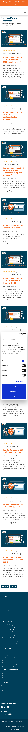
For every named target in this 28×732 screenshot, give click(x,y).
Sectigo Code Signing (7, 633)
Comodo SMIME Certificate (8, 654)
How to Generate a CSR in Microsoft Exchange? (13, 451)
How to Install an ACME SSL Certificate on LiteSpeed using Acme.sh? (13, 115)
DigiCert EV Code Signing (8, 639)
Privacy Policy (7, 726)
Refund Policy (20, 726)
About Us (3, 698)
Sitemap (14, 726)
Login (25, 7)
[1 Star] (4, 50)
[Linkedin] (8, 707)
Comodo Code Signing (7, 629)
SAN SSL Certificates (6, 604)
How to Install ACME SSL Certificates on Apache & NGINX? (14, 559)
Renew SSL (4, 694)
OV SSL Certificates (6, 612)
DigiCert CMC (5, 675)
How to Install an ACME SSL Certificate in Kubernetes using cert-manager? (13, 171)
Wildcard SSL (4, 602)
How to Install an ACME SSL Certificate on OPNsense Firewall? (13, 59)
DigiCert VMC (5, 673)
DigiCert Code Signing (7, 637)
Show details (19, 381)
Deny (14, 396)
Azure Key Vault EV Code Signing (10, 643)
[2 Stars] (6, 50)
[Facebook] (2, 707)
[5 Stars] (14, 50)
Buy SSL (3, 690)
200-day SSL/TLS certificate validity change (14, 1)
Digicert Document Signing (9, 666)
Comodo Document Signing (9, 664)
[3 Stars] (9, 50)
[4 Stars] (11, 50)
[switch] (24, 365)
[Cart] (21, 12)
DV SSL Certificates (6, 600)
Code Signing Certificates (8, 610)
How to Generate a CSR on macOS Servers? (13, 226)
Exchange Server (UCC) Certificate (10, 608)
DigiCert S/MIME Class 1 (7, 662)
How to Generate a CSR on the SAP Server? (13, 506)
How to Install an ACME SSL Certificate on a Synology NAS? (13, 280)
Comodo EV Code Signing (8, 631)
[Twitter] (5, 707)
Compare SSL (4, 692)
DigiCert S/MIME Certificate (8, 660)
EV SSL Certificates (6, 614)
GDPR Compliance (14, 729)
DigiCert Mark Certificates (8, 677)
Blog (2, 686)
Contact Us (4, 696)
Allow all (14, 386)
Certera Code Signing (7, 625)
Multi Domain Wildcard (7, 606)
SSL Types (4, 616)
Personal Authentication (8, 652)
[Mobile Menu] (25, 11)
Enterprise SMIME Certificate (9, 658)
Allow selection (14, 391)
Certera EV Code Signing (8, 627)
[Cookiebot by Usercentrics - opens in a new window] (19, 334)
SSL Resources (5, 688)
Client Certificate (5, 656)
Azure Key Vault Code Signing (9, 641)
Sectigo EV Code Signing (8, 635)
